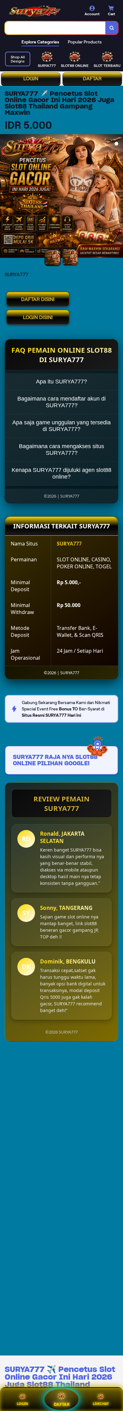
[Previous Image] (5, 196)
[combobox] (55, 28)
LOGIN (30, 78)
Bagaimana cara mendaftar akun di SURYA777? (61, 401)
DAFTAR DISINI (38, 299)
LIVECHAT (101, 1403)
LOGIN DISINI (38, 317)
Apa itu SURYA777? (61, 381)
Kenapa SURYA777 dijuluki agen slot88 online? (61, 473)
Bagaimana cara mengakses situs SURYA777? (61, 449)
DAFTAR (92, 78)
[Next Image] (118, 196)
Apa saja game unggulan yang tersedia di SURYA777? (61, 425)
